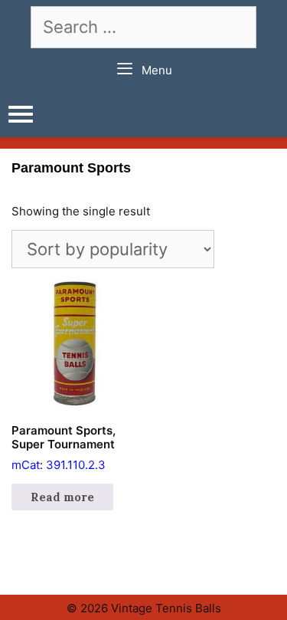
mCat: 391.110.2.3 (63, 447)
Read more (62, 497)
